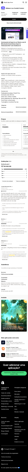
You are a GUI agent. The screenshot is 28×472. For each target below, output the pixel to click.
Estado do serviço (19, 441)
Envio (15, 409)
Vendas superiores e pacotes (19, 400)
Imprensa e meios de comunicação (19, 430)
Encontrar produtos (6, 395)
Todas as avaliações (20, 181)
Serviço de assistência (7, 112)
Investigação (4, 433)
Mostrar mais (5, 214)
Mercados (17, 394)
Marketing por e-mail (19, 403)
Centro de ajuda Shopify (5, 422)
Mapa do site (4, 464)
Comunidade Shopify (6, 428)
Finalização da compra (7, 93)
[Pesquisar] (23, 2)
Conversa (3, 107)
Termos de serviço (6, 456)
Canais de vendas (5, 393)
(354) (16, 14)
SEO (15, 406)
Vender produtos (5, 398)
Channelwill (23, 14)
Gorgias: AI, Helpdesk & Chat (12, 353)
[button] (14, 343)
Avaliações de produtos (20, 397)
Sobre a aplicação (19, 421)
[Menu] (26, 2)
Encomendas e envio (6, 401)
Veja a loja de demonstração (14, 23)
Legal (15, 439)
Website (3, 281)
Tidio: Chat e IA (9, 341)
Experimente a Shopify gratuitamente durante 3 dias (14, 373)
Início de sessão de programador (9, 453)
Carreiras (16, 424)
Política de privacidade (7, 274)
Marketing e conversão (7, 406)
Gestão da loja (5, 409)
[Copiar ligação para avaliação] (12, 186)
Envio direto (17, 391)
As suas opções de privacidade (9, 467)
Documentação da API (7, 425)
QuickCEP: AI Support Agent (12, 347)
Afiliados (16, 436)
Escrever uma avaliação (7, 181)
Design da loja (5, 403)
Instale (14, 19)
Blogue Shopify (5, 431)
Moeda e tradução (19, 411)
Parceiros (16, 433)
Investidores (17, 427)
